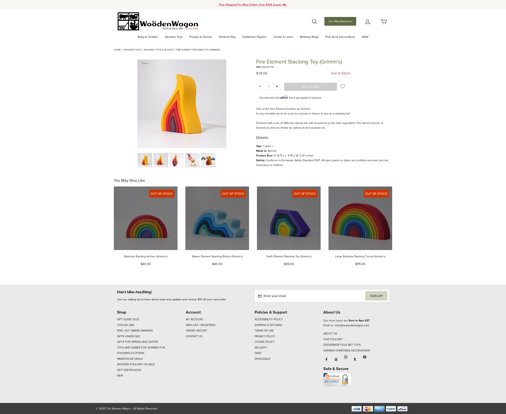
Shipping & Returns (268, 325)
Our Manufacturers (340, 21)
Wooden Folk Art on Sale (136, 364)
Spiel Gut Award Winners (135, 331)
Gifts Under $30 (128, 336)
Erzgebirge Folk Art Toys (342, 345)
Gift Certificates (129, 370)
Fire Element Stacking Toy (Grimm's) (198, 49)
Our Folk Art (333, 339)
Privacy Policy (265, 336)
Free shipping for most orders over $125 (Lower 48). (253, 5)
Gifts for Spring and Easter (137, 342)
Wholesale (262, 359)
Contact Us (194, 336)
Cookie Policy (265, 342)
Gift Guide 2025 (128, 319)
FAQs (258, 353)
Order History (196, 331)
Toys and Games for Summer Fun (141, 347)
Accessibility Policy (269, 319)
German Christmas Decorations (346, 350)
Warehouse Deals (130, 359)
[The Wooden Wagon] (157, 21)
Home (117, 49)
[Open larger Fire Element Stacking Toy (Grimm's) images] (182, 103)
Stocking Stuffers (130, 353)
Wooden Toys (132, 49)
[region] (182, 160)
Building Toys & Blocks (158, 49)
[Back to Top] (494, 389)
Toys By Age (125, 325)
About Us (330, 333)
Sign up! (376, 296)
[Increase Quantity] (277, 86)
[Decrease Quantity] (260, 86)
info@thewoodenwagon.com (352, 325)
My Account (194, 319)
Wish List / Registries (200, 325)
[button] (145, 160)
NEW (120, 375)
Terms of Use (264, 331)
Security (261, 347)
